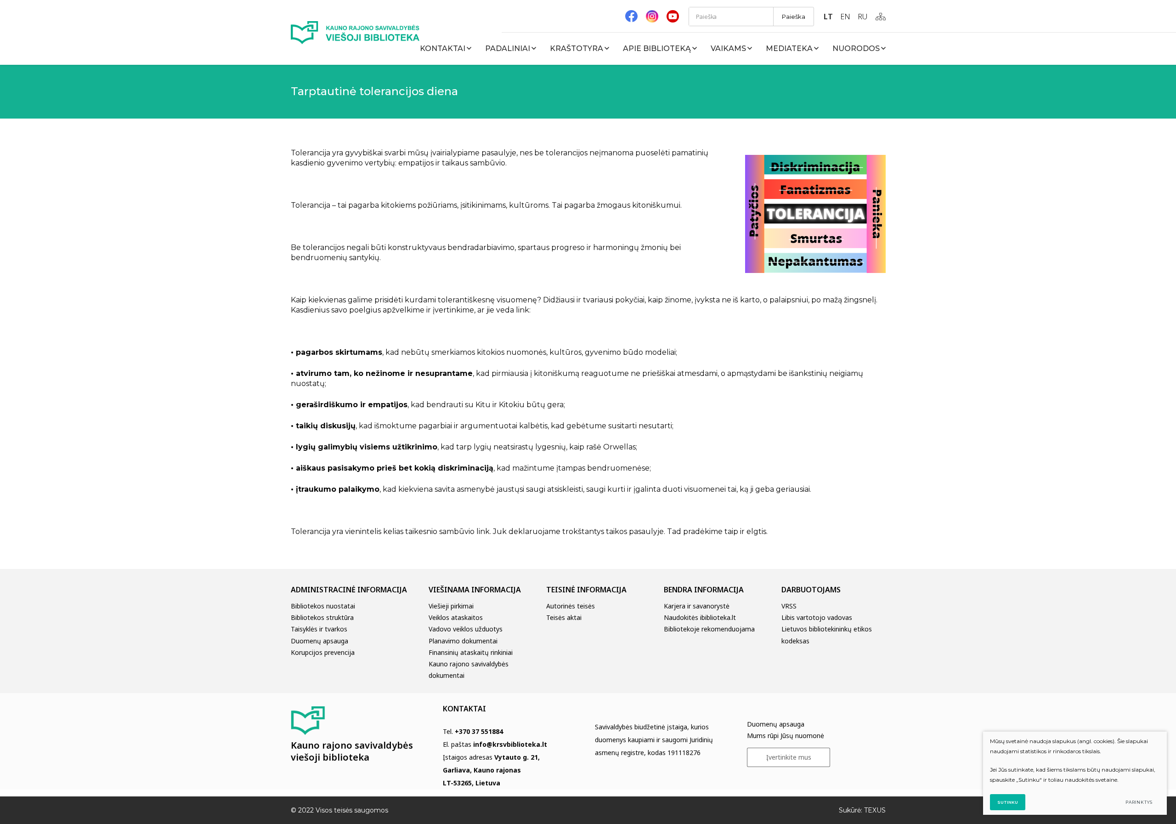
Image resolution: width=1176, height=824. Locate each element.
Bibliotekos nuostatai (323, 606)
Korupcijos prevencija (323, 652)
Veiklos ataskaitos (456, 617)
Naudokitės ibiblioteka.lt (700, 617)
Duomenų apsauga (319, 640)
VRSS (789, 606)
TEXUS (875, 810)
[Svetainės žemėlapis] (881, 16)
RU (862, 16)
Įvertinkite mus (788, 757)
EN (845, 16)
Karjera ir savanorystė (696, 606)
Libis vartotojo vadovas (816, 617)
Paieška (793, 16)
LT (828, 16)
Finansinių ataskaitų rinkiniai (471, 652)
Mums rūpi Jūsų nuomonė (785, 735)
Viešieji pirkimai (451, 606)
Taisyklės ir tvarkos (319, 629)
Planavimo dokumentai (463, 640)
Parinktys (1139, 802)
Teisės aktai (564, 617)
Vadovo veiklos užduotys (466, 629)
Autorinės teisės (570, 606)
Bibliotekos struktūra (322, 617)
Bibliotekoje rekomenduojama (709, 629)
